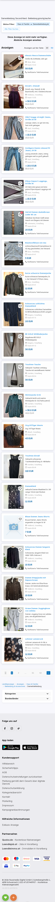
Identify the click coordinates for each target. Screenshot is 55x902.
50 (52, 48)
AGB (4, 772)
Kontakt (6, 797)
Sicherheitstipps (10, 768)
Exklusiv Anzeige (10, 825)
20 (47, 48)
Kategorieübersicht (11, 792)
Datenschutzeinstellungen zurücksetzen (22, 776)
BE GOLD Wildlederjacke (36, 334)
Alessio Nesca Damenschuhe (38, 55)
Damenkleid (30, 486)
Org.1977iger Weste (34, 425)
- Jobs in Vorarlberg (20, 844)
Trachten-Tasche (33, 364)
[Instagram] (11, 728)
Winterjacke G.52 (33, 395)
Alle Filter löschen (11, 29)
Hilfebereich (8, 763)
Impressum (8, 805)
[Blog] (18, 728)
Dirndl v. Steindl (32, 86)
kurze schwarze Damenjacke (38, 273)
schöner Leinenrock (34, 639)
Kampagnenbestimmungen (16, 809)
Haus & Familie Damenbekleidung (32, 24)
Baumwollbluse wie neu (35, 243)
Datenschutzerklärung (13, 788)
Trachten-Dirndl (32, 456)
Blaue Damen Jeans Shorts (37, 516)
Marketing (7, 801)
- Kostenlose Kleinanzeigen (21, 840)
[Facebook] (4, 728)
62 (41, 673)
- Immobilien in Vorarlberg (24, 848)
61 (33, 673)
